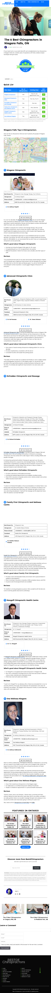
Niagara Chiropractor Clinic (25, 220)
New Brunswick (6, 975)
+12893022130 (18, 199)
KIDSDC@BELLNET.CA (30, 530)
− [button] (5, 141)
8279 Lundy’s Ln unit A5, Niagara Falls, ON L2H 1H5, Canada (28, 434)
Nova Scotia (6, 976)
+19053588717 (18, 530)
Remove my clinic (26, 976)
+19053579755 (16, 739)
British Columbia (7, 971)
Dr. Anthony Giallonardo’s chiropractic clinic (34, 775)
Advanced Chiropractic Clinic (20, 312)
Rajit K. (8, 47)
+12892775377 (16, 308)
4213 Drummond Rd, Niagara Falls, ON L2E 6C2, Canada (27, 639)
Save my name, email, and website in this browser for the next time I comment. (22, 944)
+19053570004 (16, 428)
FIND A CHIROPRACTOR (33, 1)
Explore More (25, 847)
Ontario (5, 978)
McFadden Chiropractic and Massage (14, 452)
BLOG (42, 1)
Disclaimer (24, 973)
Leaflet (41, 161)
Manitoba (5, 973)
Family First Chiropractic (21, 533)
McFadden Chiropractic (19, 432)
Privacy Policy (25, 971)
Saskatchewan (6, 981)
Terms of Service (26, 975)
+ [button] (5, 139)
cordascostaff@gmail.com (30, 199)
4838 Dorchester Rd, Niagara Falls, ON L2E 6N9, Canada (28, 314)
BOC (46, 161)
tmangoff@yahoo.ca (27, 632)
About (23, 968)
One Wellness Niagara (10, 116)
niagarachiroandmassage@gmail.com (31, 428)
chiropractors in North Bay (21, 802)
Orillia (33, 802)
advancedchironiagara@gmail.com (31, 308)
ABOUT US (23, 1)
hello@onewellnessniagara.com (30, 739)
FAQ (16, 5)
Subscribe (36, 867)
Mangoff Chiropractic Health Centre (22, 636)
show (12, 79)
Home (16, 1)
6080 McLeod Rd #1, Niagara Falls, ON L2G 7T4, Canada (29, 202)
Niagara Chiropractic (9, 94)
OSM (44, 161)
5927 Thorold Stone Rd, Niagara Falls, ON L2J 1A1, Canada (28, 745)
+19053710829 (16, 632)
